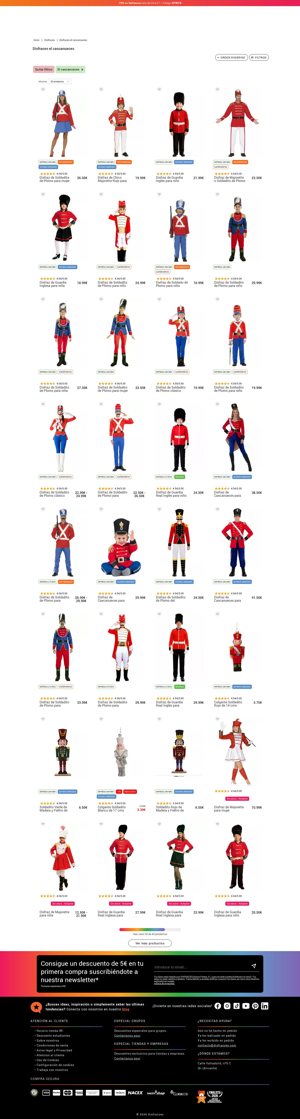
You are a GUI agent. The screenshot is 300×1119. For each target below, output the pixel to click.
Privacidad (64, 1050)
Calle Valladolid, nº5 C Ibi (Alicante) (214, 1065)
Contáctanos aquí (127, 1035)
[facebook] (218, 1006)
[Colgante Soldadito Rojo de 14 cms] (217, 614)
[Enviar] (254, 966)
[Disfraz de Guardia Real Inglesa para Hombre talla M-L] (100, 824)
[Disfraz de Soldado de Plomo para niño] (159, 195)
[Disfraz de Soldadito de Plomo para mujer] (100, 300)
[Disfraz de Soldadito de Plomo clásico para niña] (159, 300)
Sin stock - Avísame (237, 798)
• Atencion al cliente (49, 1055)
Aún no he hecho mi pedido (217, 1031)
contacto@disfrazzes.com (217, 1045)
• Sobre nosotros (47, 1040)
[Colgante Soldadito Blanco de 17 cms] (100, 719)
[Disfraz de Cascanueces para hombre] (217, 509)
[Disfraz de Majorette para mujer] (217, 719)
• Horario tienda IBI (49, 1031)
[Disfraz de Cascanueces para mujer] (217, 405)
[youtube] (246, 1006)
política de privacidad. (164, 983)
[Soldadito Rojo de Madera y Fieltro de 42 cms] (159, 719)
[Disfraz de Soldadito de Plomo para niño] (100, 195)
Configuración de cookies (55, 1065)
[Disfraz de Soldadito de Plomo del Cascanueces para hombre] (159, 509)
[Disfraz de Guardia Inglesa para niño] (217, 824)
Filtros (261, 57)
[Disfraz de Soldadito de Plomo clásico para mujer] (42, 405)
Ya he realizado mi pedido (217, 1035)
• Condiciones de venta (51, 1045)
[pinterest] (255, 1006)
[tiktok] (236, 1006)
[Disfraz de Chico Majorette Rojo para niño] (100, 90)
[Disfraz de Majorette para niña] (42, 824)
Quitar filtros (43, 69)
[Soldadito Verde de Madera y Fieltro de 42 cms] (42, 719)
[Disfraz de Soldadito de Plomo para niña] (42, 300)
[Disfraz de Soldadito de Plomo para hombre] (100, 405)
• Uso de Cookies (47, 1060)
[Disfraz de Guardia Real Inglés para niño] (159, 405)
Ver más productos (150, 943)
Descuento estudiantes (53, 1035)
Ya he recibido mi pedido (216, 1040)
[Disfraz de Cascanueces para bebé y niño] (100, 509)
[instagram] (227, 1006)
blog (125, 1009)
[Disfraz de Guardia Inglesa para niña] (42, 195)
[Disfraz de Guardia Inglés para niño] (159, 90)
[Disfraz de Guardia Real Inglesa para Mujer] (159, 824)
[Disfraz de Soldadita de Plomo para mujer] (42, 90)
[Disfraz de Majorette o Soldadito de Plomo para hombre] (217, 90)
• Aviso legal (44, 1050)
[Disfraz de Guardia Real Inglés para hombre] (159, 614)
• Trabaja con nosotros (51, 1070)
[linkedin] (265, 1006)
